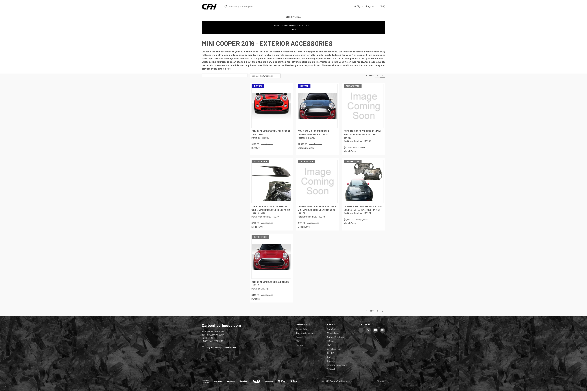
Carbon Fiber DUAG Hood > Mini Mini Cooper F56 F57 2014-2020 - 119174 (363, 208)
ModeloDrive (333, 333)
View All (331, 369)
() (383, 6)
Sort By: (255, 76)
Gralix (329, 357)
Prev (371, 75)
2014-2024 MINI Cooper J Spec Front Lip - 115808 (270, 133)
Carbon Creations (335, 337)
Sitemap (300, 345)
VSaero (330, 341)
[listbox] (270, 76)
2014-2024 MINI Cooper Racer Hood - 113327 (270, 284)
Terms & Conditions (305, 333)
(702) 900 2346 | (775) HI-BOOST (221, 347)
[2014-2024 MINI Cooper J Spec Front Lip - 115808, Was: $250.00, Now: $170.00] (271, 106)
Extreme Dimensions (337, 365)
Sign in (360, 6)
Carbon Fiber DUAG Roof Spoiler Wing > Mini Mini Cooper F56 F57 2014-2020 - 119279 (271, 210)
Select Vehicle (293, 17)
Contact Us (301, 337)
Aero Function (334, 349)
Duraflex (331, 329)
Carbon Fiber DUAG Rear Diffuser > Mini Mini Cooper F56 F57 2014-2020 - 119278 (317, 210)
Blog (298, 341)
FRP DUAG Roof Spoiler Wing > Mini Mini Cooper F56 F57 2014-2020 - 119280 (362, 134)
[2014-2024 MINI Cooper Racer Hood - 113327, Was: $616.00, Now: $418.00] (271, 257)
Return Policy (302, 329)
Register (370, 6)
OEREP (330, 353)
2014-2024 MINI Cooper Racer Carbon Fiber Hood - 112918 (313, 133)
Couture (331, 361)
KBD (329, 345)
